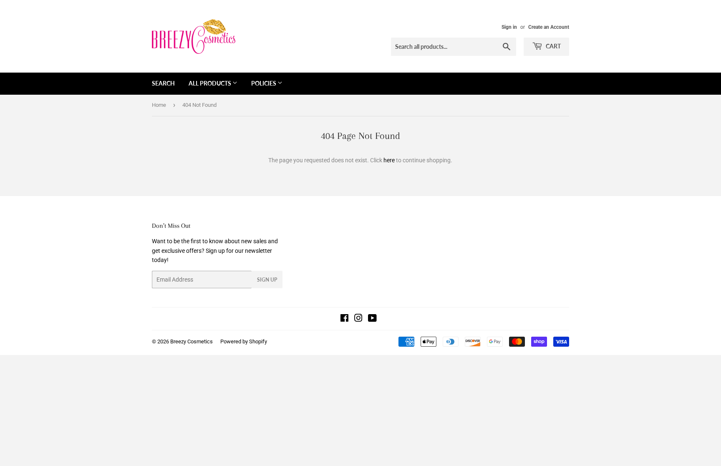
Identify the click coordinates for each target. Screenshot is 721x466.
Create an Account (548, 27)
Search (163, 83)
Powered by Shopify (243, 341)
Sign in (509, 27)
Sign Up (267, 280)
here (389, 160)
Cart (553, 46)
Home (159, 105)
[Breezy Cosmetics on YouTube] (372, 319)
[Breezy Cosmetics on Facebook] (344, 319)
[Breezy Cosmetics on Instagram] (358, 319)
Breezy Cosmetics (191, 341)
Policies (264, 83)
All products (210, 83)
